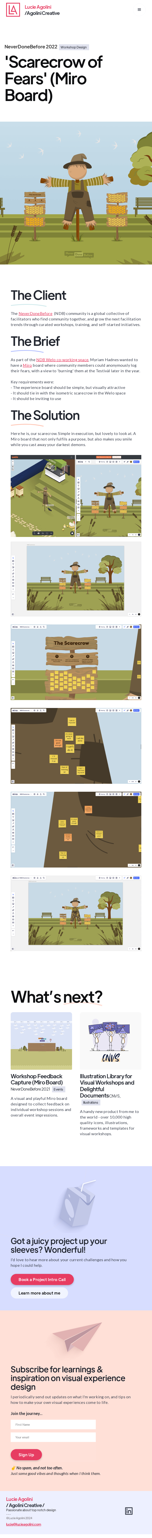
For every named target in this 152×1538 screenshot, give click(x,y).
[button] (139, 9)
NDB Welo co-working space (62, 359)
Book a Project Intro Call (42, 1279)
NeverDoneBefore (35, 313)
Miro (27, 365)
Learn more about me (39, 1292)
